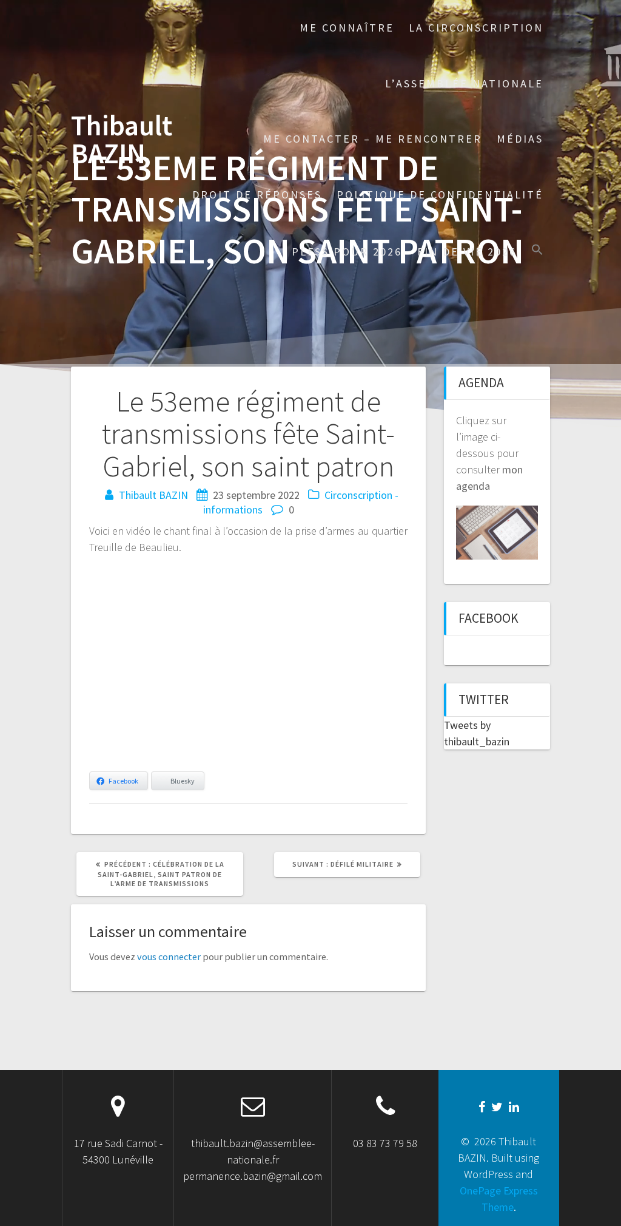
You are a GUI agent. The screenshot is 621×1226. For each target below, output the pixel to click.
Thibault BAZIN (121, 140)
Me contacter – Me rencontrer (372, 139)
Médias (520, 139)
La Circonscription (476, 28)
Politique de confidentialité (440, 195)
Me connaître (347, 28)
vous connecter (169, 956)
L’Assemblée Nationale (464, 83)
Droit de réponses (257, 195)
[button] (537, 251)
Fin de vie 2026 (467, 252)
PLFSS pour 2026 (347, 252)
